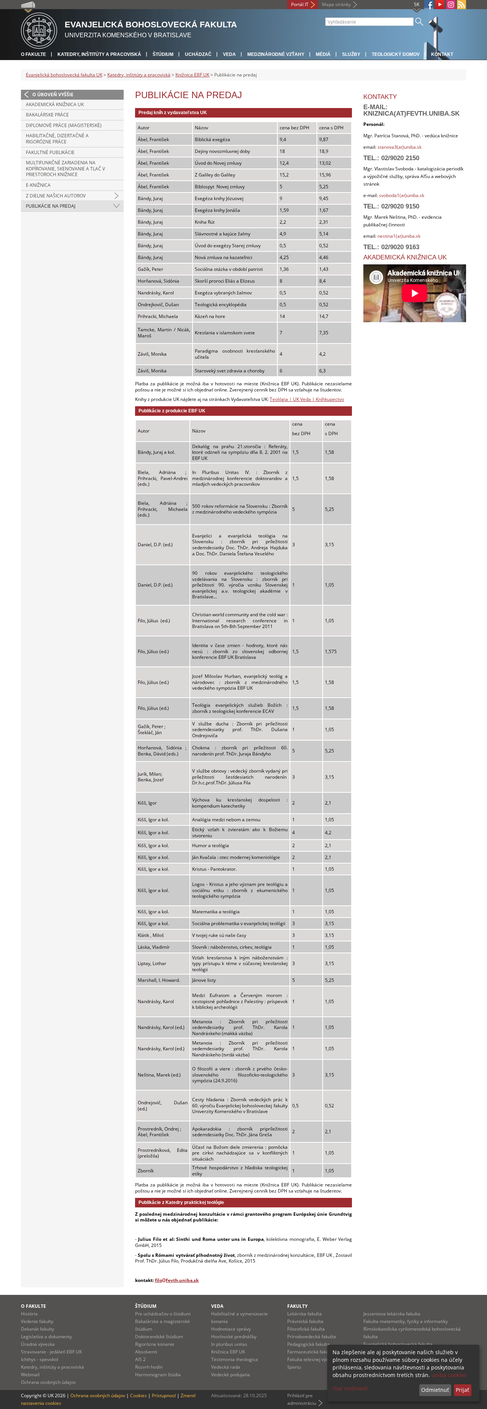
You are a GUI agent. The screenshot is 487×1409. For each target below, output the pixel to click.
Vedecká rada (225, 1367)
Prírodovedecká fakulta (311, 1336)
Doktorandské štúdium (159, 1336)
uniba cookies (448, 1375)
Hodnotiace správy (231, 1329)
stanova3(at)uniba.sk (399, 147)
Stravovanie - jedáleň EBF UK (51, 1352)
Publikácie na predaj (50, 206)
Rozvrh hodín (148, 1367)
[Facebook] (428, 4)
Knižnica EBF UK (192, 75)
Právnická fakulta (305, 1321)
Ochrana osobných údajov (48, 1382)
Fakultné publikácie (50, 152)
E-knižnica (38, 185)
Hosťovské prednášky (233, 1336)
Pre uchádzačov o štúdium (163, 1313)
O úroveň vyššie (52, 94)
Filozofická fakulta (306, 1329)
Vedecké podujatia (230, 1374)
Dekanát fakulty (37, 1329)
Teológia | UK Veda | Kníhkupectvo (307, 399)
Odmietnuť (435, 1389)
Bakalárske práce (47, 114)
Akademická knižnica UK (55, 104)
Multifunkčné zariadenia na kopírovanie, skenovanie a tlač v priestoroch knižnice (65, 168)
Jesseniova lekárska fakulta (391, 1313)
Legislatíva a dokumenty (46, 1336)
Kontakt (442, 54)
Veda (229, 54)
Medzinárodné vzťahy (275, 54)
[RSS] (461, 4)
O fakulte (33, 54)
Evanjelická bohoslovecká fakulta (398, 1344)
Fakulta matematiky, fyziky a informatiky (405, 1321)
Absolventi (146, 1352)
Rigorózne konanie (154, 1344)
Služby (351, 54)
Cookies (138, 1395)
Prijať (462, 1389)
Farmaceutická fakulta (310, 1352)
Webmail (30, 1374)
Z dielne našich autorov (56, 195)
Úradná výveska (38, 1344)
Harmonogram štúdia (158, 1374)
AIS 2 (140, 1359)
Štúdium (163, 54)
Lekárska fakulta (304, 1313)
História (29, 1313)
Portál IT (300, 4)
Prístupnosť (164, 1395)
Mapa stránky (336, 4)
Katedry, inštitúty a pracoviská (99, 54)
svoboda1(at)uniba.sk (401, 195)
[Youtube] (439, 4)
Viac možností (350, 1388)
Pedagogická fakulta (308, 1344)
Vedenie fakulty (37, 1321)
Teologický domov (396, 54)
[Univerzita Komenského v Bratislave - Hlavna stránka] (39, 29)
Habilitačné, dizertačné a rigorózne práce (57, 138)
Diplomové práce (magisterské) (64, 125)
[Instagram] (450, 4)
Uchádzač (198, 54)
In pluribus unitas (229, 1344)
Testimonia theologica (234, 1359)
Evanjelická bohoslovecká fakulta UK (64, 75)
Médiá (323, 54)
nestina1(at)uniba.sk (398, 236)
